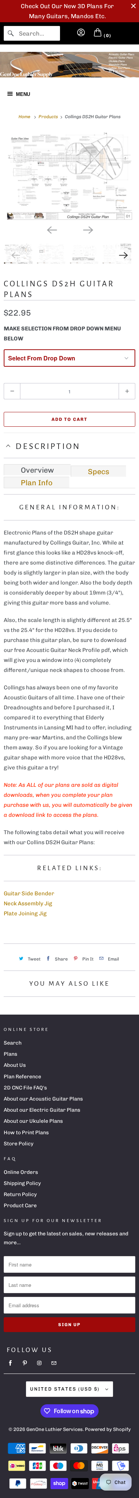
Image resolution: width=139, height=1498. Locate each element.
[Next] (88, 229)
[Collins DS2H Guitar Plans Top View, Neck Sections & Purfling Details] (69, 176)
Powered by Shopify (108, 1429)
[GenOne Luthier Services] (69, 64)
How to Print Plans (26, 1132)
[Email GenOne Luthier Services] (54, 1363)
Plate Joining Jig (25, 913)
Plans (10, 1054)
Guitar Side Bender (29, 893)
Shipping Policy (22, 1183)
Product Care (20, 1205)
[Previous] (51, 229)
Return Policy (20, 1194)
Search (12, 1043)
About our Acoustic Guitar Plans (43, 1099)
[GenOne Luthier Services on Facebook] (10, 1363)
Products (49, 116)
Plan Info (37, 482)
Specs (98, 471)
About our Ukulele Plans (33, 1121)
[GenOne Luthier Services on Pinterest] (25, 1363)
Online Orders (21, 1172)
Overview (37, 470)
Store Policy (18, 1144)
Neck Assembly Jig (28, 903)
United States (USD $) (66, 1389)
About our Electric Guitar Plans (42, 1110)
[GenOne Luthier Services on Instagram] (39, 1363)
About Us (15, 1065)
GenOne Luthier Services (54, 1429)
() (107, 35)
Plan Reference (22, 1076)
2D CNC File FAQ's (25, 1088)
